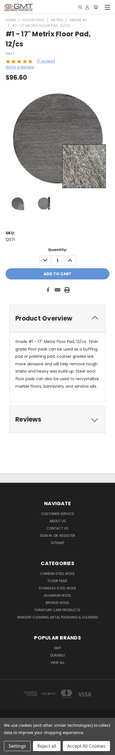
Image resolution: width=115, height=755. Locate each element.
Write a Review (20, 67)
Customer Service (57, 513)
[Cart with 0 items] (96, 7)
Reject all (46, 746)
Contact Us (57, 528)
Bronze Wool (57, 602)
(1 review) (46, 61)
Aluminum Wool (57, 595)
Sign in (46, 535)
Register (67, 535)
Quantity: (57, 249)
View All (57, 662)
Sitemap (57, 542)
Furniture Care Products (57, 610)
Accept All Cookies (86, 746)
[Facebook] (48, 290)
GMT (57, 648)
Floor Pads (57, 580)
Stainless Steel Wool (57, 588)
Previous (9, 749)
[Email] (57, 290)
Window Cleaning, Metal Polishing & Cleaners (57, 617)
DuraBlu (57, 655)
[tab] (57, 318)
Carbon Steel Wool (57, 573)
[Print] (67, 290)
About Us (57, 521)
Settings (17, 746)
